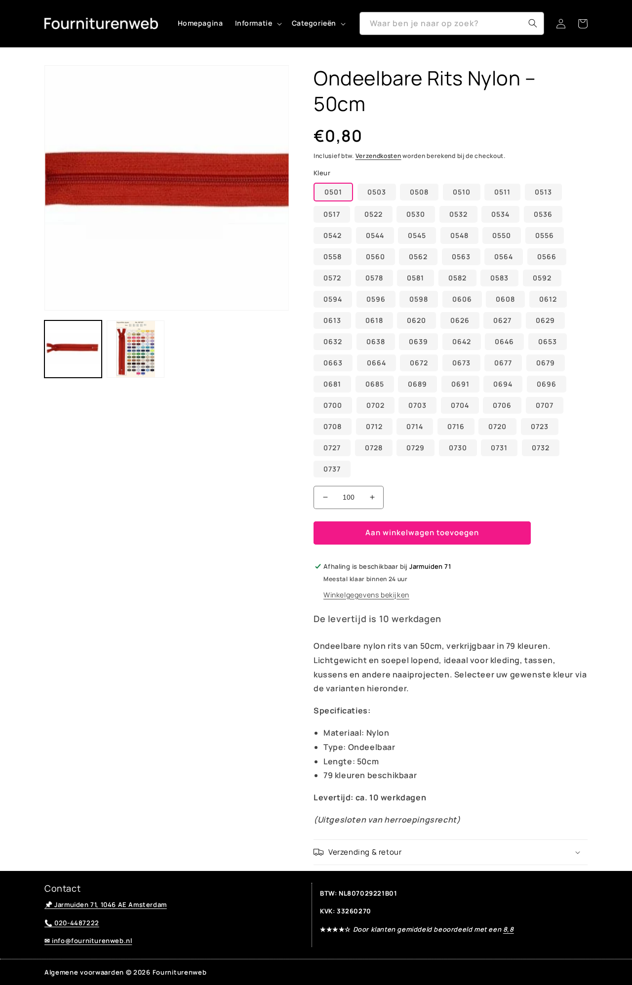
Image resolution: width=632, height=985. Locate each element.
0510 (462, 192)
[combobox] (452, 23)
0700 (332, 405)
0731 (499, 447)
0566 (546, 256)
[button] (257, 23)
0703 (417, 405)
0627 (502, 320)
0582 (457, 277)
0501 (333, 192)
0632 (332, 341)
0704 (460, 405)
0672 (419, 362)
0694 (503, 384)
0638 (375, 341)
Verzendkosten (378, 156)
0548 (459, 235)
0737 (332, 468)
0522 (373, 214)
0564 (503, 256)
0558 (332, 256)
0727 (332, 447)
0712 (374, 426)
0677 (503, 362)
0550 (501, 235)
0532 (458, 214)
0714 (414, 426)
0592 (542, 277)
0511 (502, 192)
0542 (332, 235)
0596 (376, 299)
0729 (415, 447)
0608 (505, 299)
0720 (497, 426)
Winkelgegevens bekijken (366, 594)
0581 (415, 277)
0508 (419, 192)
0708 (332, 426)
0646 (504, 341)
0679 (545, 362)
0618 (374, 320)
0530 (415, 214)
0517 (331, 214)
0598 (418, 299)
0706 (502, 405)
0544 (375, 235)
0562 (418, 256)
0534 (500, 214)
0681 (332, 384)
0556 (544, 235)
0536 (543, 214)
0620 (416, 320)
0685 (374, 384)
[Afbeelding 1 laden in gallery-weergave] (73, 349)
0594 (332, 299)
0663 (333, 362)
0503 (376, 192)
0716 (456, 426)
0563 (461, 256)
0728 (374, 447)
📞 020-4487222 (71, 922)
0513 (543, 192)
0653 (547, 341)
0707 (544, 405)
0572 (332, 277)
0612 (548, 299)
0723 (540, 426)
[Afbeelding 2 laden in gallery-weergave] (135, 349)
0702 (375, 405)
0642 (461, 341)
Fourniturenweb (180, 972)
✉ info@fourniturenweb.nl (88, 940)
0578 (374, 277)
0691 (460, 384)
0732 (541, 447)
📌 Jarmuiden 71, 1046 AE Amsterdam (105, 904)
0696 (546, 384)
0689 (417, 384)
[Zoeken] (533, 23)
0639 (418, 341)
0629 (545, 320)
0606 (462, 299)
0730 (458, 447)
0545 (417, 235)
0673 (461, 362)
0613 (332, 320)
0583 (499, 277)
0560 (375, 256)
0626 (460, 320)
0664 (376, 362)
